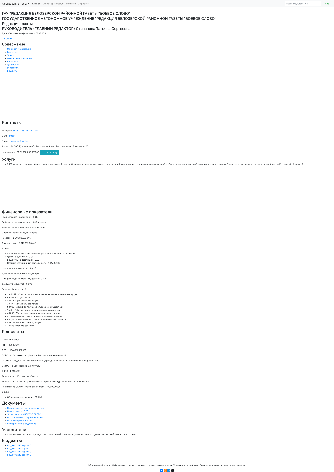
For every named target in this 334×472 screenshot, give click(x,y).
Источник (7, 38)
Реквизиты (12, 61)
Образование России (15, 3)
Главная (36, 3)
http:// (12, 135)
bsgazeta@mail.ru (19, 141)
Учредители (13, 67)
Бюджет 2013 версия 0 (19, 454)
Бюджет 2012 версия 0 (19, 451)
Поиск (327, 3)
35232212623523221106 (25, 130)
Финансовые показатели (19, 58)
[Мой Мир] (168, 470)
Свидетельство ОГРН (18, 411)
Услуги (10, 55)
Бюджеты (12, 71)
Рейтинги (71, 3)
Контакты (12, 52)
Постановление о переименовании (25, 417)
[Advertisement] (80, 98)
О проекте (83, 3)
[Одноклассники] (165, 470)
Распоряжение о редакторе (21, 423)
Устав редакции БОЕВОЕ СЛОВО (24, 414)
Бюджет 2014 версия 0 (19, 448)
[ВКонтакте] (161, 470)
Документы (13, 64)
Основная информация (19, 49)
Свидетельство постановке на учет (25, 408)
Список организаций (53, 3)
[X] (172, 470)
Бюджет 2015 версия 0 (19, 445)
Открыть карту (49, 152)
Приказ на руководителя (20, 420)
